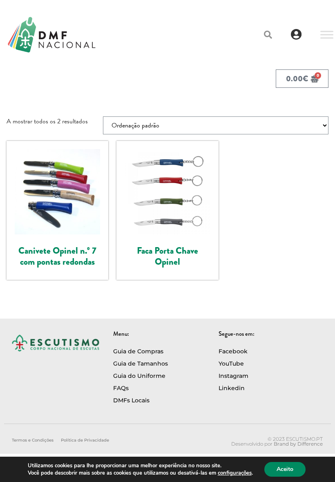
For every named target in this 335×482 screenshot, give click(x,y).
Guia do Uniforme (139, 375)
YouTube (231, 363)
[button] (268, 35)
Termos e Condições (33, 440)
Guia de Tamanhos (140, 363)
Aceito (285, 469)
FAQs (121, 388)
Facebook (233, 351)
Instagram (233, 375)
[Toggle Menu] (326, 34)
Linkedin (232, 388)
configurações (235, 473)
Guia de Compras (138, 351)
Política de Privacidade (85, 440)
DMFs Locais (131, 400)
